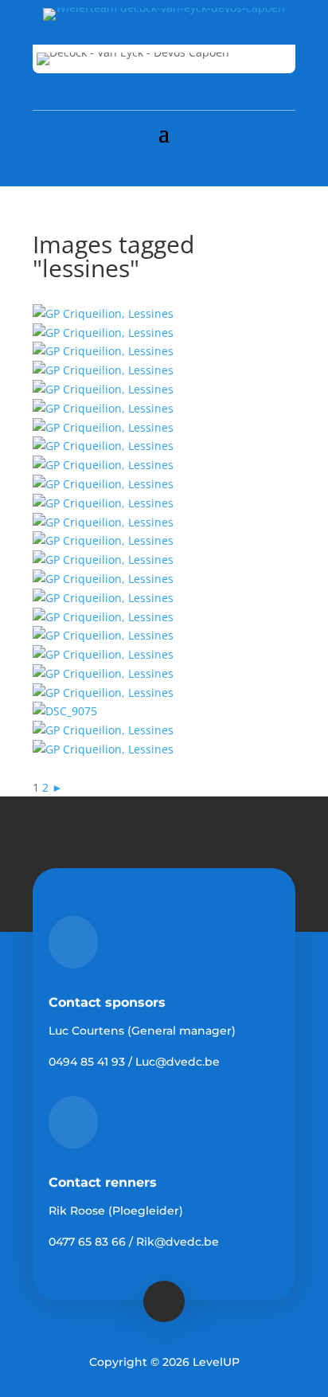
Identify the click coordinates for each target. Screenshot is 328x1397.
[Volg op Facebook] (164, 164)
